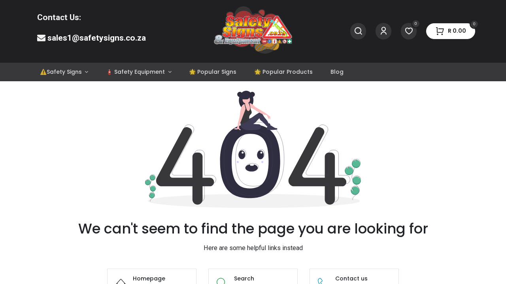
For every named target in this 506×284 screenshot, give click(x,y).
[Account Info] (383, 31)
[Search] (358, 31)
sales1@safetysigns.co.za (96, 38)
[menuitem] (64, 72)
